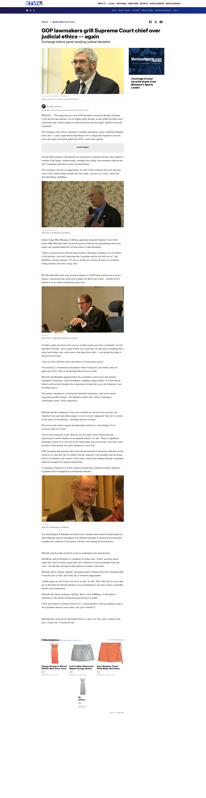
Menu (101, 4)
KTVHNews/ (27, 10)
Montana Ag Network (163, 10)
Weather (133, 3)
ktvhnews (31, 10)
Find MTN (135, 10)
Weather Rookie (124, 10)
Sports (144, 3)
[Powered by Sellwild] (120, 712)
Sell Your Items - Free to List (70, 640)
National (121, 3)
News (114, 10)
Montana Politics (147, 10)
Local (111, 3)
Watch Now (172, 3)
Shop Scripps (157, 3)
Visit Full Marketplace (116, 640)
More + (176, 10)
